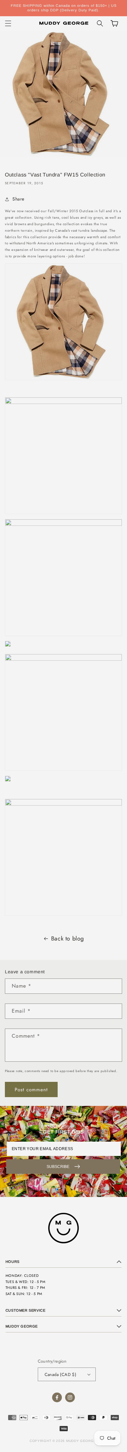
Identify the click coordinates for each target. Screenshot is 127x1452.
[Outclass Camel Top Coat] (63, 380)
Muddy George (81, 1441)
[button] (8, 23)
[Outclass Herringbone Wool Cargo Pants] (63, 659)
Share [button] (18, 199)
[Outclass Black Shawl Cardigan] (8, 646)
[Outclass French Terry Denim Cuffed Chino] (63, 524)
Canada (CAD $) (61, 1374)
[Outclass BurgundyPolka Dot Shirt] (63, 402)
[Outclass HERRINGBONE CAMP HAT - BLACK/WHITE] (63, 804)
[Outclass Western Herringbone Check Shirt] (8, 781)
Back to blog (67, 938)
